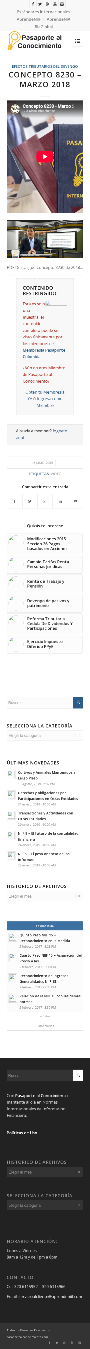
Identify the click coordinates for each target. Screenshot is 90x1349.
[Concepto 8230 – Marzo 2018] (45, 239)
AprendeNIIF (29, 19)
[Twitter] (40, 4)
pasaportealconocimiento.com (27, 1337)
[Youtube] (54, 4)
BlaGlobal (44, 26)
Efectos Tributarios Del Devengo (45, 66)
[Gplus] (47, 4)
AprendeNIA (58, 19)
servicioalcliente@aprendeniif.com (50, 1296)
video (56, 473)
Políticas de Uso (22, 1133)
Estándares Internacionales (43, 11)
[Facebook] (33, 4)
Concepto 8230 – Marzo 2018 (45, 79)
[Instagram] (62, 4)
